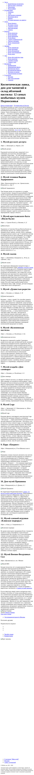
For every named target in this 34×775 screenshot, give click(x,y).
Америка (11, 12)
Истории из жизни (13, 72)
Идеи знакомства (13, 47)
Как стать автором (13, 78)
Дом (5, 55)
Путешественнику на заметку (17, 20)
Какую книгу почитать (15, 5)
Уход (9, 44)
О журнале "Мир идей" (11, 759)
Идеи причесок (12, 33)
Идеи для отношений (14, 52)
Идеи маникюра (13, 36)
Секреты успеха (13, 26)
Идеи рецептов (12, 59)
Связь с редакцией (10, 762)
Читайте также (8, 634)
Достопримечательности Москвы (14, 617)
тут (16, 130)
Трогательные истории (15, 73)
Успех (6, 21)
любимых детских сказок (25, 267)
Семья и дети (12, 62)
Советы (10, 30)
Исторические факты (14, 70)
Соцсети (10, 80)
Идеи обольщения (13, 51)
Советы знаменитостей (15, 39)
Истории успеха (13, 25)
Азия (9, 13)
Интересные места (13, 68)
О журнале (7, 75)
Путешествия (8, 10)
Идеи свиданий (13, 49)
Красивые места (13, 17)
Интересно (7, 64)
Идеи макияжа (12, 34)
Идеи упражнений (13, 43)
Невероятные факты (14, 67)
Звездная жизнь (13, 28)
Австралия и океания (14, 15)
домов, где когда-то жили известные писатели (15, 492)
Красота (6, 31)
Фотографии (12, 8)
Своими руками (13, 60)
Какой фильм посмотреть (16, 4)
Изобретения (12, 65)
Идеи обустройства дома (15, 57)
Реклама (10, 77)
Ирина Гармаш (10, 612)
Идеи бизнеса (12, 23)
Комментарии (8, 636)
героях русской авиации (24, 588)
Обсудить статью (6, 614)
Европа (10, 18)
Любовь (6, 46)
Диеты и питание (13, 41)
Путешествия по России (21, 105)
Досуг (6, 2)
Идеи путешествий (7, 105)
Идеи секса (11, 54)
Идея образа (11, 38)
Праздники (11, 7)
